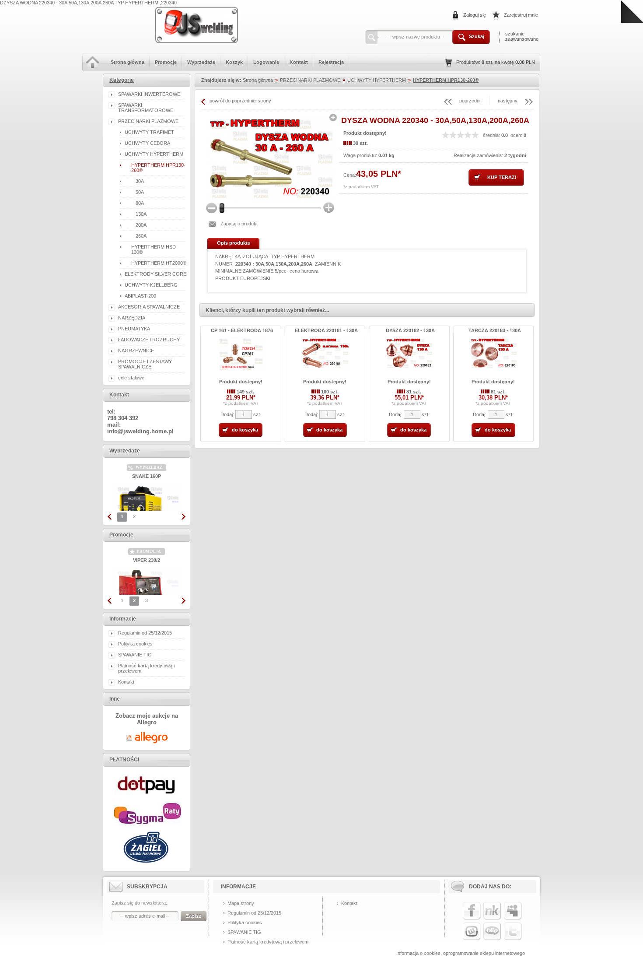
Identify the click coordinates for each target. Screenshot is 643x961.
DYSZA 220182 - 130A (410, 330)
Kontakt (299, 62)
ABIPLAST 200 (140, 295)
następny (507, 100)
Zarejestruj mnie (521, 15)
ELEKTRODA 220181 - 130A (326, 330)
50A (140, 192)
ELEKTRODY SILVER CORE (155, 274)
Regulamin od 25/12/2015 (145, 632)
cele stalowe (131, 377)
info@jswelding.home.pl (140, 431)
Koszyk (234, 62)
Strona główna (127, 62)
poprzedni (469, 100)
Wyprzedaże (201, 62)
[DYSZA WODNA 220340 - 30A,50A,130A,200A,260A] (270, 159)
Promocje (166, 62)
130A (141, 214)
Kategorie (121, 80)
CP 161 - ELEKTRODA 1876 (242, 330)
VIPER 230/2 (146, 560)
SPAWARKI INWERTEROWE (149, 94)
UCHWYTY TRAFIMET (149, 132)
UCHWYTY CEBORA (147, 143)
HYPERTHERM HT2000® (158, 263)
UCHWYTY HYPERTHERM (154, 154)
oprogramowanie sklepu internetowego (484, 953)
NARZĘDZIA (131, 317)
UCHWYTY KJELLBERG (151, 285)
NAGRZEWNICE (136, 350)
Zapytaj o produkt (239, 223)
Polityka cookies (135, 643)
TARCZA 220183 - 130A (494, 330)
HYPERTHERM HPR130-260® (446, 80)
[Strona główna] (92, 69)
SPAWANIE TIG (135, 654)
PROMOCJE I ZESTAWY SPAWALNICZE (145, 364)
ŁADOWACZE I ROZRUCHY (149, 339)
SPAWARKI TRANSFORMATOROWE (145, 107)
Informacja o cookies (418, 953)
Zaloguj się (474, 15)
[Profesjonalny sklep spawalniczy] (197, 47)
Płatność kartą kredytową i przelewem (267, 941)
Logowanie (266, 62)
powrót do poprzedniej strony (240, 100)
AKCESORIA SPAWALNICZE (149, 306)
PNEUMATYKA (134, 328)
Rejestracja (331, 62)
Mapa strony (240, 903)
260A (141, 235)
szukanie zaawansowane (521, 36)
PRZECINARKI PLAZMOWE (148, 121)
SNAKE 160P (146, 476)
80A (140, 203)
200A (141, 225)
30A (140, 181)
